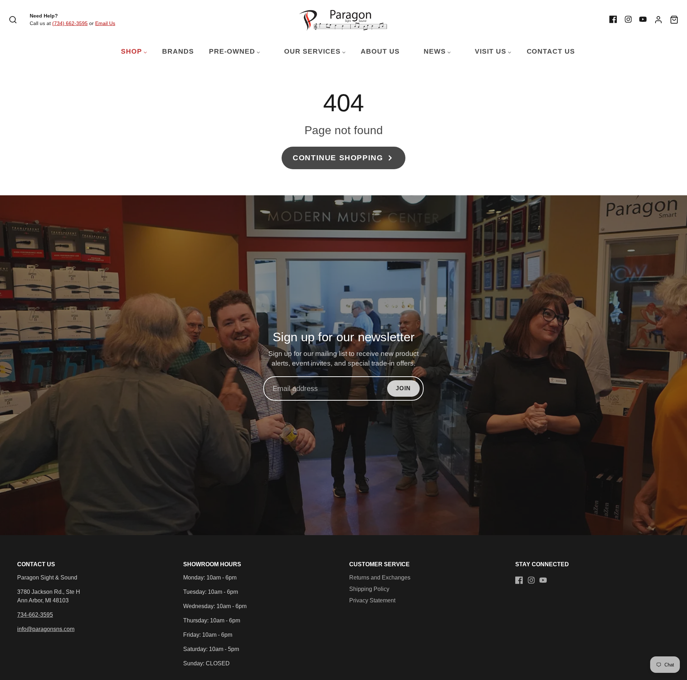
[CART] (674, 19)
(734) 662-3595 (70, 23)
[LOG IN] (658, 19)
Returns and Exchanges (379, 577)
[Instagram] (628, 19)
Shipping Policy (369, 589)
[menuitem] (129, 52)
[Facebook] (613, 19)
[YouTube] (643, 19)
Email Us (105, 23)
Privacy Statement (372, 600)
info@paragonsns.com (45, 629)
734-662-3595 (35, 615)
